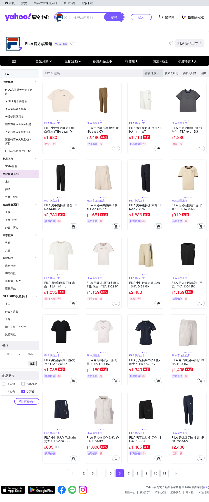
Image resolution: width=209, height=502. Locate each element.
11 (164, 473)
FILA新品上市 (187, 43)
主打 (15, 61)
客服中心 (130, 492)
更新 (205, 487)
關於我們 (145, 492)
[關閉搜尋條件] (65, 17)
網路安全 (175, 492)
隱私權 (190, 492)
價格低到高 (171, 73)
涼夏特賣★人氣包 (191, 61)
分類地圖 (203, 492)
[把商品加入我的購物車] (73, 148)
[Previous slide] (45, 100)
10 (155, 473)
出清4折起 (161, 61)
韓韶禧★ (131, 61)
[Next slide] (76, 100)
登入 (141, 17)
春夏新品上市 (102, 61)
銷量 (204, 73)
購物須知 (160, 492)
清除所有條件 (27, 401)
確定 (32, 363)
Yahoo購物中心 (27, 17)
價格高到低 (189, 73)
